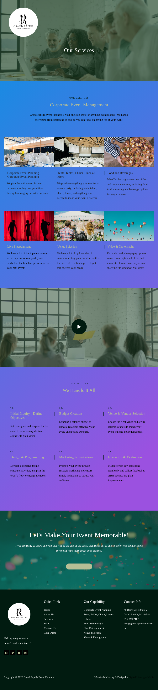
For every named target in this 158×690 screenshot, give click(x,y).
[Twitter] (12, 652)
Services (48, 619)
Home (47, 610)
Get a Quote (50, 632)
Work (47, 623)
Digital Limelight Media (141, 677)
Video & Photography (95, 637)
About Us (49, 614)
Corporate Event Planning (97, 610)
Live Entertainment (94, 628)
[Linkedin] (25, 652)
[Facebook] (6, 652)
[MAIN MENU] (150, 22)
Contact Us (49, 628)
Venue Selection (92, 632)
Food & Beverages (93, 623)
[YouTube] (19, 652)
